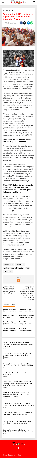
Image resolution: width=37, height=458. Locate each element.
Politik (15, 23)
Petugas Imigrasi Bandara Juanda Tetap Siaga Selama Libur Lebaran (9, 290)
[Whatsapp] (31, 23)
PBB (27, 268)
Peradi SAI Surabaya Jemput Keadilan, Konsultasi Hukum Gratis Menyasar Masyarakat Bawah (26, 323)
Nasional (7, 23)
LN (4, 23)
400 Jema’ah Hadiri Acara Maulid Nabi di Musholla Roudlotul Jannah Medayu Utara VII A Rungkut (26, 310)
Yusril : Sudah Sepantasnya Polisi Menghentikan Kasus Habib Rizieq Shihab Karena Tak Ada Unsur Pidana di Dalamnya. (27, 292)
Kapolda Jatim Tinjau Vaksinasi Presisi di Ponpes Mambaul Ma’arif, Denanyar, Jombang (18, 404)
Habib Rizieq (20, 265)
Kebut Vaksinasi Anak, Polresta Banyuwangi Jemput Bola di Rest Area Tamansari (17, 413)
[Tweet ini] (24, 23)
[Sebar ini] (21, 23)
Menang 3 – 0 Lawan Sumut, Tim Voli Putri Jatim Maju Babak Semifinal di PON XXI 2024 (18, 365)
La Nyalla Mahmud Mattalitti (13, 268)
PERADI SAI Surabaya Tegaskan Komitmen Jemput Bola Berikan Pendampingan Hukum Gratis (26, 316)
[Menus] (3, 2)
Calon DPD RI (8, 265)
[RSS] (18, 280)
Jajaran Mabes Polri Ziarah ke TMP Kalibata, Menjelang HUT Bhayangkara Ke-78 (17, 422)
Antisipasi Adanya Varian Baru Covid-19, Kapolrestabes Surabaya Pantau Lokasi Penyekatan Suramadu (16, 394)
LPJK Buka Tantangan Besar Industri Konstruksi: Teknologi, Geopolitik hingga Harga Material (26, 329)
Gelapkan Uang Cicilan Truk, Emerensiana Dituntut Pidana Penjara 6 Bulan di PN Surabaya (17, 355)
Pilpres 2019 (8, 271)
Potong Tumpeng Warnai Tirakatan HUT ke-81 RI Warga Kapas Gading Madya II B (10, 329)
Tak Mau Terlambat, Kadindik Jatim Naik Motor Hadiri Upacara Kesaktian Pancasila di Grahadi (18, 432)
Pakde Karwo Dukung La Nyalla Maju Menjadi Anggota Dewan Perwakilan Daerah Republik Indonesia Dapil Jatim (18, 188)
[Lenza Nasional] (19, 2)
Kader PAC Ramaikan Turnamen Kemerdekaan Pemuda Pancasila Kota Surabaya (10, 316)
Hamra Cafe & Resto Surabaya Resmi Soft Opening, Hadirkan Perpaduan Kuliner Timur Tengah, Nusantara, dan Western (17, 383)
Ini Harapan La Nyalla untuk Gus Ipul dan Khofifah (17, 140)
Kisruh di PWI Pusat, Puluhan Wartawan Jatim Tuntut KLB (18, 374)
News (11, 23)
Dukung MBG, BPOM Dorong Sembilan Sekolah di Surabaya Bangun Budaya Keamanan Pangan (10, 310)
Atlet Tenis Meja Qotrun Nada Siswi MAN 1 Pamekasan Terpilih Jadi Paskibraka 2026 (9, 323)
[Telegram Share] (28, 23)
